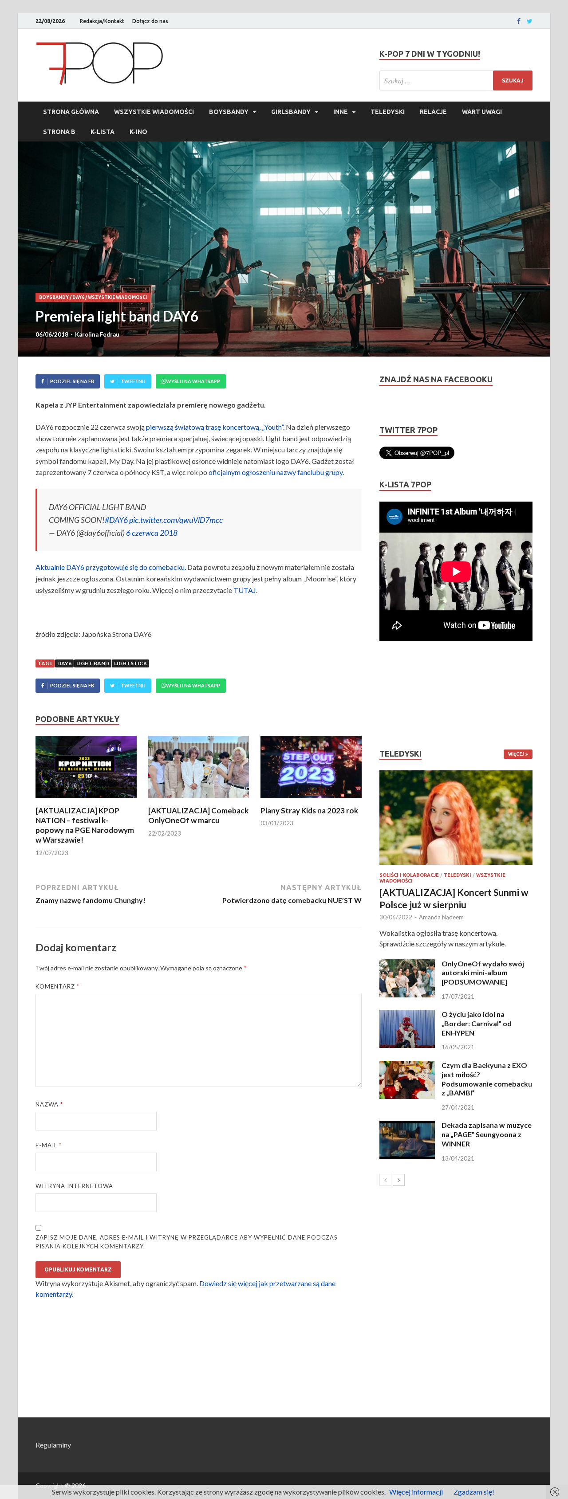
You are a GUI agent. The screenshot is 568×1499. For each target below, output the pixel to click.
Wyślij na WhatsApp (193, 381)
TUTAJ (244, 590)
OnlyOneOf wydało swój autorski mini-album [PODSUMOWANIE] (483, 972)
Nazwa (49, 1104)
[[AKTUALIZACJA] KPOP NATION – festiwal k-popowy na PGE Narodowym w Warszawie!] (86, 800)
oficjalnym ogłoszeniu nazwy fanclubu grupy (276, 472)
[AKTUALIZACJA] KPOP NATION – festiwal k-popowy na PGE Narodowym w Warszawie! (85, 825)
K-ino (138, 131)
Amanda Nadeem (441, 917)
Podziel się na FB (72, 381)
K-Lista (102, 131)
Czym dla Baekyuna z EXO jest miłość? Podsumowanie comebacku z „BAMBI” (487, 1079)
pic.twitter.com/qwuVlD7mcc (176, 520)
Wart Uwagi (482, 111)
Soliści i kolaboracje (409, 875)
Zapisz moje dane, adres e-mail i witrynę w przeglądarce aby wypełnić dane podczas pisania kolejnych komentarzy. (187, 1242)
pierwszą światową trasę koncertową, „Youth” (214, 427)
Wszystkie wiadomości (154, 111)
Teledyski (388, 111)
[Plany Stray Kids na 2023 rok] (311, 800)
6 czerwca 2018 (152, 533)
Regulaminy (53, 1444)
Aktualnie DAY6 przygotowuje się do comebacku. (111, 567)
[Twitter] (530, 21)
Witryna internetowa (74, 1185)
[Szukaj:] (455, 80)
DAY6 (78, 297)
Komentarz (57, 986)
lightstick (130, 663)
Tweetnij (133, 381)
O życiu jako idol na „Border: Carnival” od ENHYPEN (477, 1023)
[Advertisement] (406, 695)
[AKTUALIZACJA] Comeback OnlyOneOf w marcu (198, 815)
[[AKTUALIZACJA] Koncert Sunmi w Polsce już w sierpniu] (455, 817)
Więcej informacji (416, 1491)
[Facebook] (519, 21)
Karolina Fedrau (97, 334)
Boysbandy (228, 111)
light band (92, 663)
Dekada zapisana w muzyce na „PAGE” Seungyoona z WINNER (487, 1134)
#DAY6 (116, 520)
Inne (340, 111)
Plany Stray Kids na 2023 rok (309, 810)
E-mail (49, 1145)
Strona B (59, 131)
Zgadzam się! (474, 1491)
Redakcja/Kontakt (102, 21)
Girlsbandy (291, 111)
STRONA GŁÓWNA (71, 111)
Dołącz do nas (150, 21)
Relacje (433, 111)
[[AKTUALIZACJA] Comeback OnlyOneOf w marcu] (198, 800)
